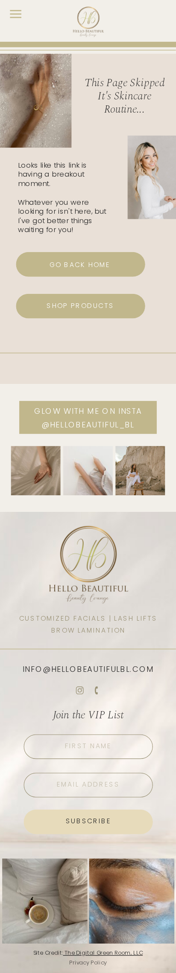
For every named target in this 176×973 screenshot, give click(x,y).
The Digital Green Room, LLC (103, 953)
